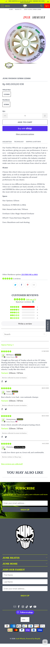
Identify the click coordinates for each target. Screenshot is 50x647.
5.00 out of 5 (31, 299)
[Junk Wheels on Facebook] (19, 607)
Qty (3, 111)
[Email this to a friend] (34, 284)
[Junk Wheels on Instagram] (23, 607)
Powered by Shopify (33, 638)
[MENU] (1, 5)
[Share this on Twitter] (15, 284)
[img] (6, 351)
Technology (19, 141)
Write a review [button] (25, 323)
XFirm (6, 104)
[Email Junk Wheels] (15, 607)
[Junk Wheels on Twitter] (31, 607)
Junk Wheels (20, 638)
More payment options (25, 134)
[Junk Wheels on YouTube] (35, 607)
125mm (7, 94)
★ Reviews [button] (48, 325)
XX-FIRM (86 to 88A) (29, 274)
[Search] (41, 5)
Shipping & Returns (33, 141)
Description (7, 141)
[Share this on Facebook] (21, 284)
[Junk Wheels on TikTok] (27, 607)
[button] (7, 278)
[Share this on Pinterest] (27, 284)
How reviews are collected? (12, 464)
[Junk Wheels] (25, 5)
